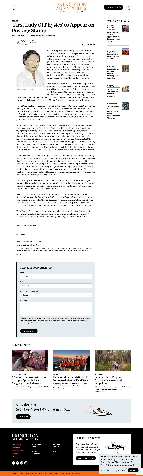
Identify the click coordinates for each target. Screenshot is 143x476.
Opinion (15, 453)
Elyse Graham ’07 (28, 41)
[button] (94, 45)
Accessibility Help (40, 473)
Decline (121, 470)
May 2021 (30, 225)
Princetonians (17, 451)
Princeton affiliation (29, 291)
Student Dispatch (110, 26)
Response (24, 300)
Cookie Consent (65, 473)
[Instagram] (22, 463)
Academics (111, 49)
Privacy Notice (53, 473)
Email (22, 282)
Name (22, 272)
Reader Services (58, 449)
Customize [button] (105, 470)
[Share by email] (91, 45)
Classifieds (36, 453)
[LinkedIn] (26, 463)
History (15, 20)
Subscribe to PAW (86, 458)
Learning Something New (28, 245)
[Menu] (14, 7)
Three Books (112, 104)
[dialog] (120, 464)
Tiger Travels (36, 444)
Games (34, 451)
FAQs (54, 451)
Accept (133, 470)
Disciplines (16, 448)
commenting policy (43, 321)
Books (34, 446)
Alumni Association (27, 473)
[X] (13, 463)
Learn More (23, 417)
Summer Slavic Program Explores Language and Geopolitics (113, 73)
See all (126, 21)
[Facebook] (17, 463)
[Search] (129, 7)
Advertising (56, 446)
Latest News (16, 445)
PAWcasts (35, 449)
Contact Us (15, 473)
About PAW (56, 444)
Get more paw (112, 7)
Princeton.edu (76, 473)
